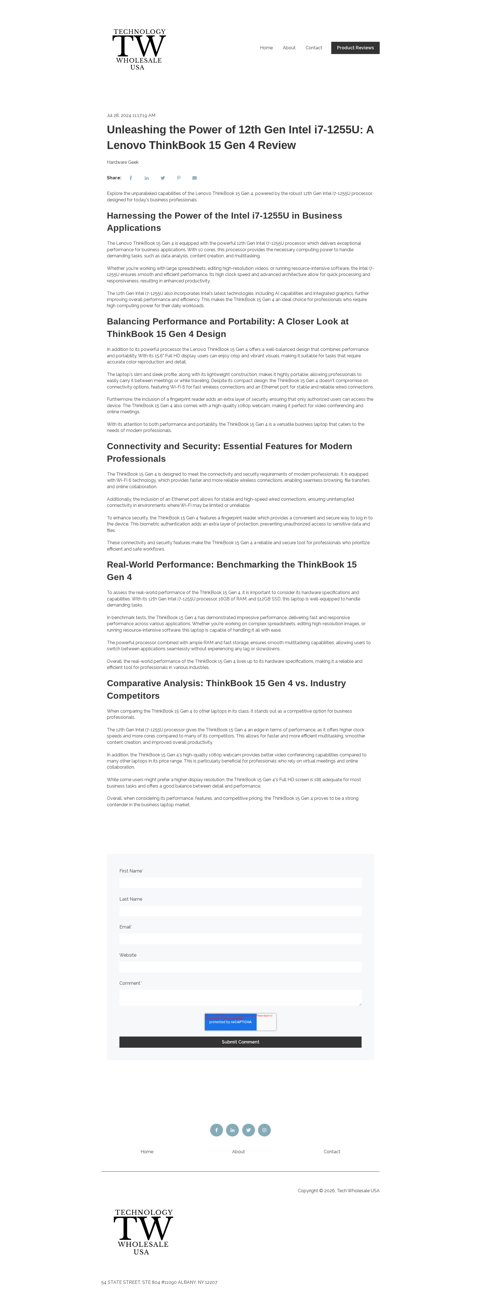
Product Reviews (355, 47)
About (289, 47)
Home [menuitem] (147, 1151)
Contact (314, 47)
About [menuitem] (238, 1151)
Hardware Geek (123, 162)
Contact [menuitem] (332, 1151)
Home (266, 47)
